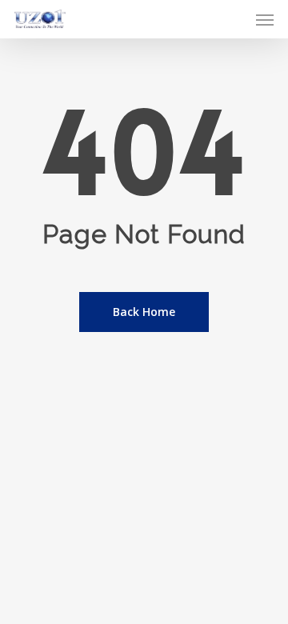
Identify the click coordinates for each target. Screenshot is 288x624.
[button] (265, 19)
